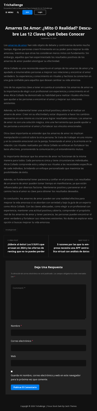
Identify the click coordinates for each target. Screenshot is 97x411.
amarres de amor (17, 45)
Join (27, 12)
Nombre (16, 325)
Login (40, 12)
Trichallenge (13, 5)
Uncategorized (10, 230)
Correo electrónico (22, 340)
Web (13, 356)
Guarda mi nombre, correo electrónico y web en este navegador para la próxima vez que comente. (46, 377)
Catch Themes (71, 406)
